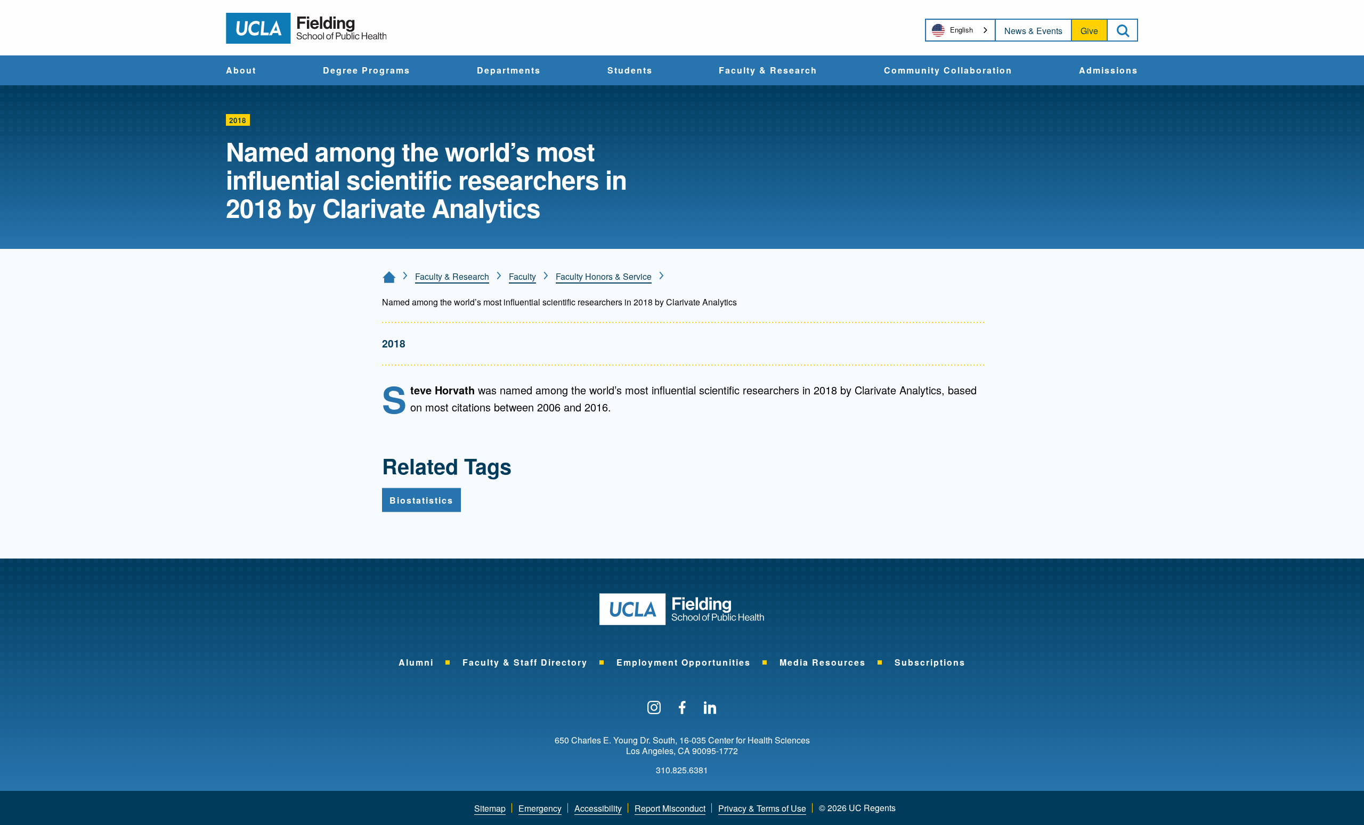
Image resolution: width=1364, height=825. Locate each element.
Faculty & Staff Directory (525, 662)
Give (1089, 31)
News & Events (1033, 31)
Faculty (522, 276)
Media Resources (823, 662)
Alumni (416, 662)
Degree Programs (366, 71)
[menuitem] (241, 70)
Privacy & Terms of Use (762, 808)
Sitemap (490, 808)
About (241, 71)
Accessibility (598, 808)
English (961, 30)
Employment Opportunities (683, 662)
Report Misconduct (670, 808)
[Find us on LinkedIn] (710, 708)
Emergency (540, 808)
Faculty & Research (768, 71)
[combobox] (960, 30)
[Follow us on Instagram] (654, 708)
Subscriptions (930, 662)
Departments (509, 71)
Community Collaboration (948, 71)
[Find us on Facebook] (682, 708)
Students (630, 71)
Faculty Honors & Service (604, 276)
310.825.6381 (682, 770)
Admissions (1108, 71)
